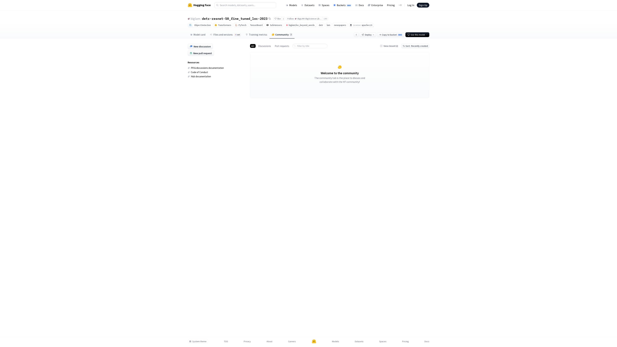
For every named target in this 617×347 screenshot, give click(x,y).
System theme (199, 341)
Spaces (325, 5)
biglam (195, 19)
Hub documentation (201, 76)
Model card (199, 34)
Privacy (247, 341)
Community (283, 34)
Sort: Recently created (417, 45)
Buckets (344, 5)
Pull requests (282, 46)
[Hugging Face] (314, 341)
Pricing (391, 5)
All (252, 46)
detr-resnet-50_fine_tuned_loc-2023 (235, 18)
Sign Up (423, 5)
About (269, 341)
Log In (410, 5)
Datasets (309, 5)
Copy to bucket (392, 34)
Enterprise (377, 5)
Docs (361, 5)
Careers (292, 341)
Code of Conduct (199, 72)
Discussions (264, 46)
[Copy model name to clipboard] (269, 19)
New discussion (202, 46)
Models (293, 5)
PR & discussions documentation (207, 67)
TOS (226, 341)
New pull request (202, 53)
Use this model (418, 34)
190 (325, 18)
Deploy (368, 34)
